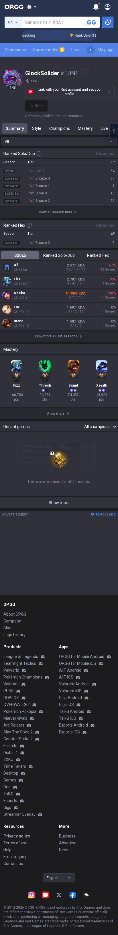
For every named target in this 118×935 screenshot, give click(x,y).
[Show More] (32, 7)
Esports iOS (69, 732)
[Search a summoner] (91, 22)
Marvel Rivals (15, 718)
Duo (7, 787)
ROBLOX (11, 697)
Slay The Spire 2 (18, 732)
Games (9, 780)
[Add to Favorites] (85, 73)
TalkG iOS (67, 718)
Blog (7, 628)
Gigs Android (70, 697)
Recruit (65, 850)
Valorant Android (74, 684)
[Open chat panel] (113, 131)
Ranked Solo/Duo (59, 255)
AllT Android (70, 670)
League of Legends (20, 656)
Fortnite (10, 745)
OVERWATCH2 (16, 704)
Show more (59, 502)
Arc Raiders (13, 725)
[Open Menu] (107, 7)
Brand (18, 321)
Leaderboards (84, 49)
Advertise (67, 843)
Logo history (14, 634)
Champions (15, 49)
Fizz (17, 279)
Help (7, 850)
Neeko (19, 293)
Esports (10, 800)
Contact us (13, 863)
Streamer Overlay (19, 814)
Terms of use (15, 843)
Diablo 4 (10, 752)
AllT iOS (66, 677)
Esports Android (73, 725)
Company (12, 621)
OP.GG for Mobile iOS (77, 663)
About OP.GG (14, 614)
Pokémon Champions (22, 677)
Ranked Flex (98, 255)
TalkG (8, 793)
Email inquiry (14, 856)
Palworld (11, 670)
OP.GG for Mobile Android (81, 656)
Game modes (48, 49)
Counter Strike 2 (18, 739)
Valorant (11, 684)
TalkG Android (71, 711)
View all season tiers (55, 212)
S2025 (20, 255)
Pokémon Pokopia (19, 711)
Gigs (7, 807)
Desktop (10, 773)
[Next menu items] (90, 50)
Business (67, 836)
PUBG (8, 691)
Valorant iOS (70, 691)
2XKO (8, 759)
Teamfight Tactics (19, 663)
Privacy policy (16, 836)
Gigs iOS (66, 704)
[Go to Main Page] (14, 7)
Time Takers (14, 766)
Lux (16, 307)
